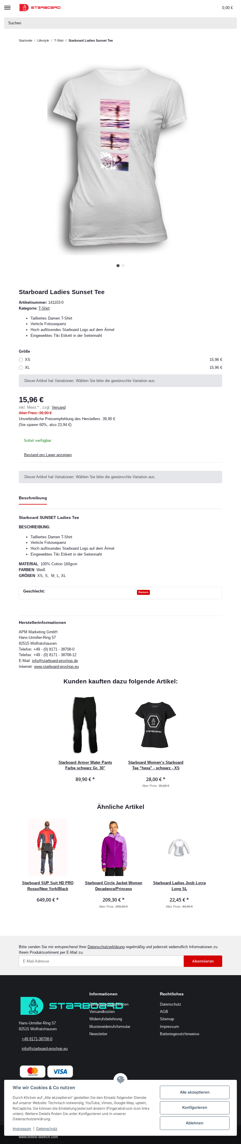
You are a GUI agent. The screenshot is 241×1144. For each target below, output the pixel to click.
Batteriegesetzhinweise (179, 1034)
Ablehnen (194, 1123)
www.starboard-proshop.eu (56, 666)
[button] (180, 7)
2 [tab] (123, 265)
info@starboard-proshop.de (55, 660)
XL (123, 367)
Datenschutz (170, 1004)
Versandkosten (102, 1011)
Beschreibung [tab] (33, 497)
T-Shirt (44, 308)
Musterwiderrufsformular (109, 1026)
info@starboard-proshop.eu (45, 1048)
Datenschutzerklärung (106, 947)
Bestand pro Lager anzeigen (48, 455)
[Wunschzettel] (206, 7)
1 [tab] (118, 265)
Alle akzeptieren (195, 1092)
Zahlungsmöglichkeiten (108, 1004)
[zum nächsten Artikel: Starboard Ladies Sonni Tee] (216, 40)
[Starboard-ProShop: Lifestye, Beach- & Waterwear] (40, 7)
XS (123, 359)
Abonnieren (203, 961)
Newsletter (98, 1034)
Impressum (169, 1026)
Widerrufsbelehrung (105, 1019)
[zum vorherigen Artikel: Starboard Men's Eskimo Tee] (205, 40)
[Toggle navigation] (7, 5)
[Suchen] (231, 23)
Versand (59, 407)
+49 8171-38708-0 (37, 1039)
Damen (143, 592)
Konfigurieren (194, 1107)
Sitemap (167, 1019)
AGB (164, 1011)
